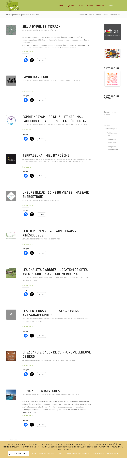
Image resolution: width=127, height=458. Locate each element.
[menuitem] (60, 5)
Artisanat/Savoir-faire (51, 80)
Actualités (25, 30)
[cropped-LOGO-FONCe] (11, 30)
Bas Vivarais (57, 124)
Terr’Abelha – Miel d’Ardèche (45, 155)
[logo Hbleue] (11, 196)
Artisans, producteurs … (65, 319)
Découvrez (61, 80)
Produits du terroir (50, 161)
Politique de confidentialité (112, 147)
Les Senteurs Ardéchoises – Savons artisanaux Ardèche (50, 313)
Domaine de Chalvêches (41, 391)
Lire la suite (26, 51)
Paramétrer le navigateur (78, 454)
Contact (107, 125)
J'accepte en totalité (18, 454)
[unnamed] (11, 81)
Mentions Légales (110, 129)
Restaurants (53, 394)
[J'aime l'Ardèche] (12, 5)
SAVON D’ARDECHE (35, 77)
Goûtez (41, 161)
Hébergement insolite (74, 277)
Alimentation (34, 159)
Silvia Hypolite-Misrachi (42, 26)
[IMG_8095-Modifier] (11, 395)
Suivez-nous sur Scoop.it (110, 113)
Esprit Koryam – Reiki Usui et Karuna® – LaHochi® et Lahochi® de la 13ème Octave (55, 119)
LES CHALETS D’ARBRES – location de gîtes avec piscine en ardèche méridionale (55, 272)
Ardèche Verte (48, 124)
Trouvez (57, 30)
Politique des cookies (112, 134)
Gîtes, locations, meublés (59, 277)
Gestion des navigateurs (111, 141)
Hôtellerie (45, 394)
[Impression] (11, 120)
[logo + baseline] (11, 235)
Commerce (61, 360)
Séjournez (29, 280)
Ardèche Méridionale (36, 30)
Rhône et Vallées (66, 124)
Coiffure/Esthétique (50, 360)
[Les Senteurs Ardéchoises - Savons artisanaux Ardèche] (11, 315)
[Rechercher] (118, 5)
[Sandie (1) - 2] (11, 356)
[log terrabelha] (11, 159)
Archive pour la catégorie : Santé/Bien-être (22, 14)
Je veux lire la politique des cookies (47, 454)
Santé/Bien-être (49, 30)
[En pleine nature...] (11, 273)
